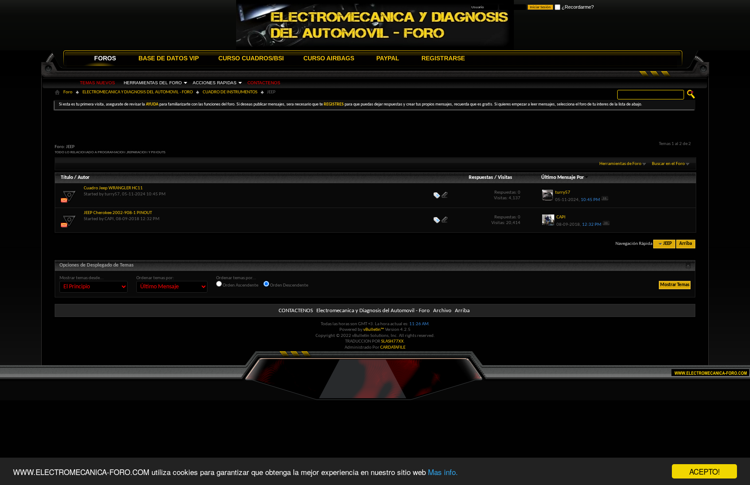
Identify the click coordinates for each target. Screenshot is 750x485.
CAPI (109, 219)
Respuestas (481, 177)
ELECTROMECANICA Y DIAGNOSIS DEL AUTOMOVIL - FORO (137, 92)
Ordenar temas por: (155, 278)
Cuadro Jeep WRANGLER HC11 (113, 188)
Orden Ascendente (240, 285)
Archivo (442, 310)
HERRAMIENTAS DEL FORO (153, 82)
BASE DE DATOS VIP (168, 58)
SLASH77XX (392, 341)
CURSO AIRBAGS (328, 58)
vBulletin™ (373, 329)
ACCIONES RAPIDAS (215, 82)
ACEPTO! (704, 471)
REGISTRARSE (443, 58)
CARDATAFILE (392, 347)
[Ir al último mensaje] (605, 200)
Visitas (505, 177)
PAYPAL (387, 58)
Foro (67, 92)
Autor (83, 177)
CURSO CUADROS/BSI (251, 58)
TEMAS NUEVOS (97, 82)
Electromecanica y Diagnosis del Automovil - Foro (373, 310)
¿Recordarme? (577, 7)
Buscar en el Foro (668, 164)
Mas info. (443, 471)
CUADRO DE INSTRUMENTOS (230, 92)
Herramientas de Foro (620, 164)
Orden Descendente (288, 285)
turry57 (112, 194)
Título (67, 177)
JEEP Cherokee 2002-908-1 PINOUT (118, 213)
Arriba (685, 243)
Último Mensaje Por (562, 177)
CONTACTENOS (263, 82)
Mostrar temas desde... (81, 278)
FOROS (105, 58)
